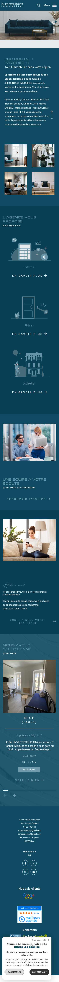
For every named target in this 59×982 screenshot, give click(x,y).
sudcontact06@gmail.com (29, 841)
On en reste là (39, 940)
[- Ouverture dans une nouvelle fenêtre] (28, 906)
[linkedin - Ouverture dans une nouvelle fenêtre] (34, 882)
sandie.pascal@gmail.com (29, 844)
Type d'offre (14, 41)
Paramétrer (14, 972)
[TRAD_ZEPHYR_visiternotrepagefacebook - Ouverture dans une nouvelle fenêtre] (25, 874)
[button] (14, 806)
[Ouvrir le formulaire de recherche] (38, 5)
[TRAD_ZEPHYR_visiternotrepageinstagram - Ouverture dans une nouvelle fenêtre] (25, 882)
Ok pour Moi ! (39, 972)
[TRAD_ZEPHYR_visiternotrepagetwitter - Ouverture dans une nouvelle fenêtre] (34, 874)
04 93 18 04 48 (29, 837)
